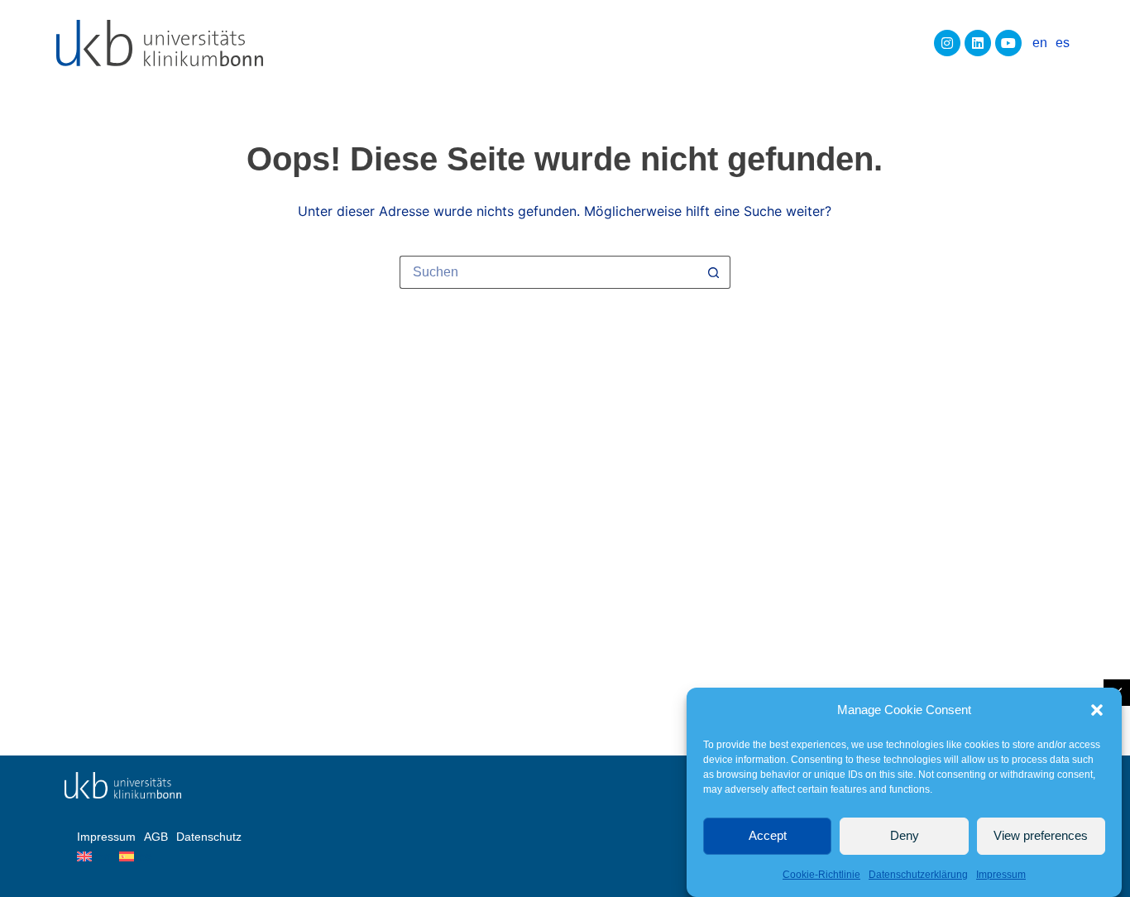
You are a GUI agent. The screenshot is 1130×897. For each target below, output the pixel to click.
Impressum (1001, 874)
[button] (1097, 710)
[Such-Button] (713, 272)
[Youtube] (1008, 43)
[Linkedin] (978, 43)
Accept (768, 835)
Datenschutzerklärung (918, 874)
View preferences (1041, 835)
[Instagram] (947, 43)
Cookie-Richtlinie (821, 874)
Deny (904, 835)
